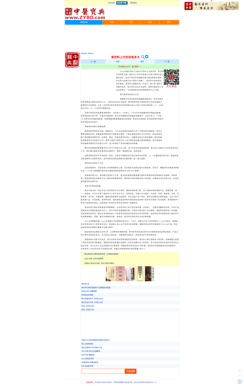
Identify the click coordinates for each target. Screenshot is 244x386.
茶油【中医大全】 (88, 310)
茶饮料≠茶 (85, 284)
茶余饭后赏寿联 (87, 295)
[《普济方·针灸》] (110, 281)
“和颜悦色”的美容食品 (89, 362)
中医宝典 (83, 22)
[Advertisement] (122, 39)
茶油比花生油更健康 (89, 291)
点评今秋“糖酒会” (88, 355)
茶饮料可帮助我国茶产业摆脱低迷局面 (95, 288)
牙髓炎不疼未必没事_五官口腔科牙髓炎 (99, 263)
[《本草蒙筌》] (149, 281)
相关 (142, 62)
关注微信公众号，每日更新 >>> (130, 67)
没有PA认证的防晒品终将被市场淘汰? (95, 340)
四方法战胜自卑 (87, 366)
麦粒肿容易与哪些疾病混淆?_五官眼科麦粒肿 (101, 254)
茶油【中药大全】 (88, 306)
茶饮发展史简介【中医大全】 (92, 299)
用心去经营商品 (87, 344)
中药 (112, 22)
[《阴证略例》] (120, 281)
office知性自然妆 (87, 359)
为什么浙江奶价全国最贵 (90, 351)
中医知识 (91, 53)
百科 (169, 22)
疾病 (150, 22)
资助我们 (133, 3)
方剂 (131, 22)
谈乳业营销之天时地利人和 (91, 348)
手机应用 (112, 3)
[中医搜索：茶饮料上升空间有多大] (142, 57)
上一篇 (93, 62)
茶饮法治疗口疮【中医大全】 (92, 302)
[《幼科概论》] (130, 281)
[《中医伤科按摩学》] (139, 281)
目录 (117, 62)
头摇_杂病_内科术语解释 (93, 259)
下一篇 (166, 62)
